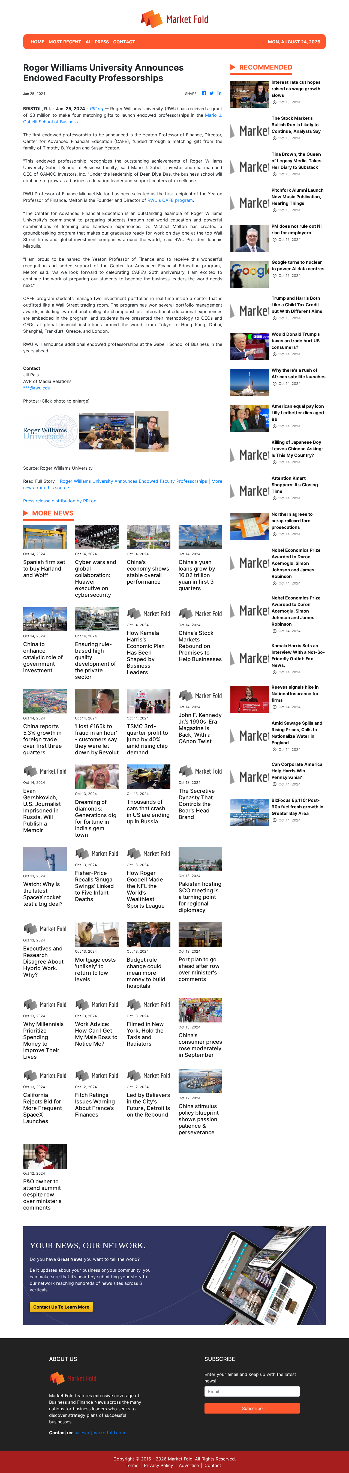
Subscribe (252, 1408)
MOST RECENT (65, 41)
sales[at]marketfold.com (100, 1432)
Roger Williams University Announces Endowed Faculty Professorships (133, 481)
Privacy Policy (158, 1465)
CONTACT (124, 41)
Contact (212, 1465)
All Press (97, 41)
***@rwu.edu (36, 388)
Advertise (189, 1465)
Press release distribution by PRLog (60, 500)
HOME (37, 41)
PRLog (96, 108)
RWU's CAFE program (170, 200)
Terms (132, 1465)
